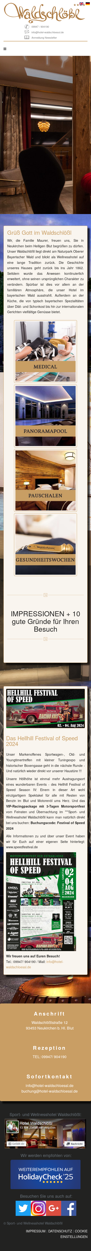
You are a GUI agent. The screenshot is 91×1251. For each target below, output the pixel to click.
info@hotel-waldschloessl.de (48, 32)
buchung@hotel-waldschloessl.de (49, 1091)
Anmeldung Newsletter (44, 37)
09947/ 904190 (24, 961)
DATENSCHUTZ (60, 1231)
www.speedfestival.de (22, 847)
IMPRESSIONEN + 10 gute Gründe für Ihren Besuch (45, 621)
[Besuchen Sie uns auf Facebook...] (45, 1133)
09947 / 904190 (40, 26)
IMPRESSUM (36, 1231)
